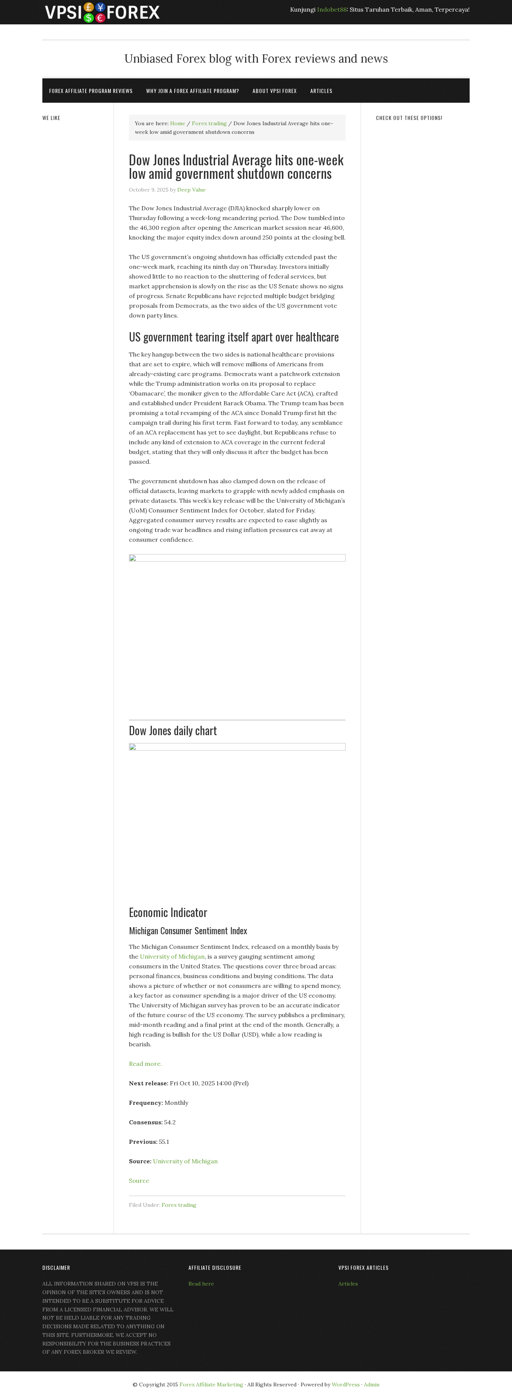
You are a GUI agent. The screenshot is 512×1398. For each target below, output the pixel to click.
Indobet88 (332, 9)
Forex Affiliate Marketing (211, 1384)
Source (139, 1180)
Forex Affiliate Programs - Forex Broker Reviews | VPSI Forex (102, 12)
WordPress (346, 1384)
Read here (201, 1283)
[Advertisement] (423, 242)
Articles (348, 1283)
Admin (371, 1384)
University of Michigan (172, 956)
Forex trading (179, 1205)
